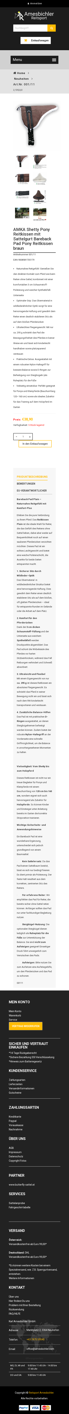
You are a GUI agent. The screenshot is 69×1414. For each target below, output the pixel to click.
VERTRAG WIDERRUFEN (25, 1026)
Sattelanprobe (17, 1203)
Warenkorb (15, 1015)
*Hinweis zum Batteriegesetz (25, 1061)
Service (13, 1019)
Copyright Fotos (17, 1160)
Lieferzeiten (15, 1084)
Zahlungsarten (17, 1080)
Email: (12, 1349)
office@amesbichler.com (40, 1348)
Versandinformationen (21, 1088)
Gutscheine (15, 1092)
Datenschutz (16, 1156)
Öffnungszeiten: (34, 1358)
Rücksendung (16, 1309)
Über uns (14, 1296)
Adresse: (14, 1330)
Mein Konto (15, 1011)
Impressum (15, 1152)
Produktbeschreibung (32, 476)
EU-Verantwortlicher (32, 490)
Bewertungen (26, 483)
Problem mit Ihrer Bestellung (25, 1305)
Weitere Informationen (21, 1278)
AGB (11, 1148)
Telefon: (13, 1339)
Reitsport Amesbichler (41, 1392)
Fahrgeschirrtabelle (19, 1207)
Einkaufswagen (40, 40)
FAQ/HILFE (15, 1313)
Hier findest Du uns (19, 1301)
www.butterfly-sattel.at (22, 1184)
